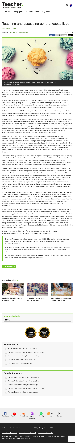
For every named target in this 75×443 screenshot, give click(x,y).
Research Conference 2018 (40, 255)
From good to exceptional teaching (20, 363)
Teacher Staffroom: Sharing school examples (23, 384)
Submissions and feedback (27, 433)
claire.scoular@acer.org (11, 233)
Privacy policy (6, 436)
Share (52, 35)
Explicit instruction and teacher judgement (22, 348)
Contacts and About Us (45, 433)
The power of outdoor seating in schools (22, 359)
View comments (9, 267)
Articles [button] (8, 12)
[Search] (67, 5)
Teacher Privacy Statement (21, 436)
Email (63, 35)
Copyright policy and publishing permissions (16, 438)
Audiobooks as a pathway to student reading (23, 356)
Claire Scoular (13, 32)
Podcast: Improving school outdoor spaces (23, 392)
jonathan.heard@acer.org (41, 233)
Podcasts (29, 12)
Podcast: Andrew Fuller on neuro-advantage (23, 377)
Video (37, 12)
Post (57, 35)
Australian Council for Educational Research (19, 428)
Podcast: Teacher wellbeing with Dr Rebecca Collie (26, 352)
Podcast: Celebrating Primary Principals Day (23, 381)
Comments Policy (38, 436)
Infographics (19, 12)
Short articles (9, 28)
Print (69, 35)
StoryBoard (45, 12)
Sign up (9, 320)
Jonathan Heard (24, 32)
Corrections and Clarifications (55, 436)
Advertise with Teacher (9, 433)
